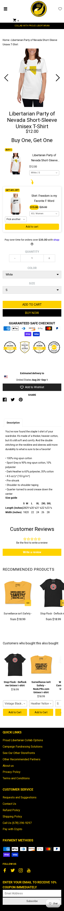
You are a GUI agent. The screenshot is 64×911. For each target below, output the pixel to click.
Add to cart (32, 226)
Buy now (32, 313)
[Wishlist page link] (60, 9)
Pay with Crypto (12, 829)
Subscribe (32, 901)
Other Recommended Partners (21, 759)
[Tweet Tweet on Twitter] (13, 401)
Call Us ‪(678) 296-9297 (17, 823)
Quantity (32, 251)
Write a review (32, 552)
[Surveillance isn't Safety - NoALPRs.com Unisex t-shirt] (18, 593)
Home (6, 40)
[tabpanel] (32, 78)
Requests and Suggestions (19, 797)
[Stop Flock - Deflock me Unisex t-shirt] (15, 665)
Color (32, 268)
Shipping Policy (12, 816)
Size (32, 283)
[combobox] (44, 172)
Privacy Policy (11, 772)
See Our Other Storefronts (19, 753)
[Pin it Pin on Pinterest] (21, 401)
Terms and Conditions (16, 778)
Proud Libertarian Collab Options (23, 740)
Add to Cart (15, 712)
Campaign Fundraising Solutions (22, 746)
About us (8, 765)
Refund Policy (11, 810)
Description (13, 422)
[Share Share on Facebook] (5, 401)
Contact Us (9, 803)
